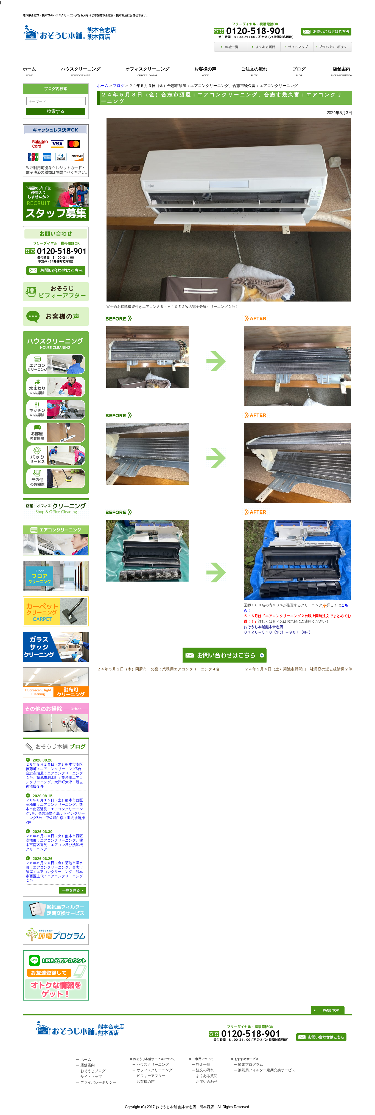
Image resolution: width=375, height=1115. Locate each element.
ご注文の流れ (254, 69)
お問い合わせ (206, 1082)
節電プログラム (250, 1064)
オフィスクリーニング (147, 69)
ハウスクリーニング (80, 69)
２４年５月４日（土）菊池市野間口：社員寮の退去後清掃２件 (298, 669)
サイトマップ (91, 1077)
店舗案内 (341, 69)
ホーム (29, 69)
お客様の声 (205, 69)
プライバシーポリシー (98, 1082)
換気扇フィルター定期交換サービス (266, 1070)
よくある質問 (206, 1076)
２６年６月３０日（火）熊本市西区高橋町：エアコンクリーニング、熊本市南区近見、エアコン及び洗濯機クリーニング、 (54, 842)
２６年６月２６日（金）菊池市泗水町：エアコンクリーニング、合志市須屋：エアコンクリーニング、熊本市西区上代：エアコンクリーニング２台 (54, 872)
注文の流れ (205, 1070)
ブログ (299, 69)
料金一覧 (203, 1064)
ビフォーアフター (151, 1076)
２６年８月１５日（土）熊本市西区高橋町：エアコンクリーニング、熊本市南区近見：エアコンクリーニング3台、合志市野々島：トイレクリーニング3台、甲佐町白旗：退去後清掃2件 (55, 811)
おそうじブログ (92, 1071)
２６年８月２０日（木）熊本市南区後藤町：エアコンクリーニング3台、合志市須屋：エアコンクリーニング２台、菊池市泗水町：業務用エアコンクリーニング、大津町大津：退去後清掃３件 (55, 775)
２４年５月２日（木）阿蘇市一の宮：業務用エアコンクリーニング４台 (158, 669)
